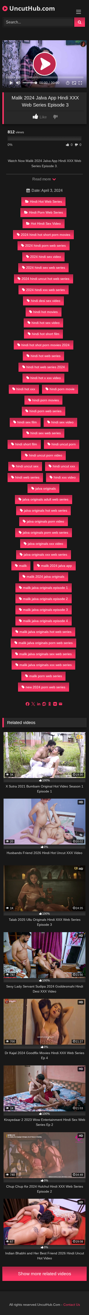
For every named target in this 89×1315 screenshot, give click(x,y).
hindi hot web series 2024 (45, 367)
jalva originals (45, 488)
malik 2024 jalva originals (45, 576)
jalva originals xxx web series (45, 554)
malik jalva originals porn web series (46, 643)
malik (23, 566)
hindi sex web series (45, 433)
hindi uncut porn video (45, 455)
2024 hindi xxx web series (45, 290)
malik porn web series (45, 676)
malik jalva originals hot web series (45, 632)
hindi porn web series (45, 411)
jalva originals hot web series (45, 510)
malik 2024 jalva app (56, 566)
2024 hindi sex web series (45, 267)
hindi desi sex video (45, 301)
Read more (42, 179)
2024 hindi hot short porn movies (45, 235)
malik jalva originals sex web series (45, 654)
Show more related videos (44, 1273)
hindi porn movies (45, 400)
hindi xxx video (65, 477)
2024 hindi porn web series (45, 245)
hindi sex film (27, 422)
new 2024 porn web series (45, 687)
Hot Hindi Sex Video (46, 223)
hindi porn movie (62, 389)
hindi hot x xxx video (45, 378)
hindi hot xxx (25, 389)
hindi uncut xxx (64, 466)
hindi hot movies (45, 312)
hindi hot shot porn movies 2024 (45, 345)
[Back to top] (74, 1301)
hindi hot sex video (46, 323)
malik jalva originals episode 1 (45, 588)
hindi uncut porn (64, 444)
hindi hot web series (46, 356)
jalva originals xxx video (45, 544)
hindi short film (26, 444)
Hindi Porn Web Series (46, 212)
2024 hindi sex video (45, 257)
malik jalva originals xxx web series (45, 665)
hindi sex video (62, 422)
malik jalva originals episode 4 (45, 621)
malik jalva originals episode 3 (45, 610)
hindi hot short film (45, 334)
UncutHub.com (31, 8)
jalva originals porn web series (45, 532)
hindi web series (27, 477)
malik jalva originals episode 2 (45, 599)
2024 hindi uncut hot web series (45, 279)
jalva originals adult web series (45, 499)
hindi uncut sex (27, 466)
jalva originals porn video (45, 521)
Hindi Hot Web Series (46, 201)
